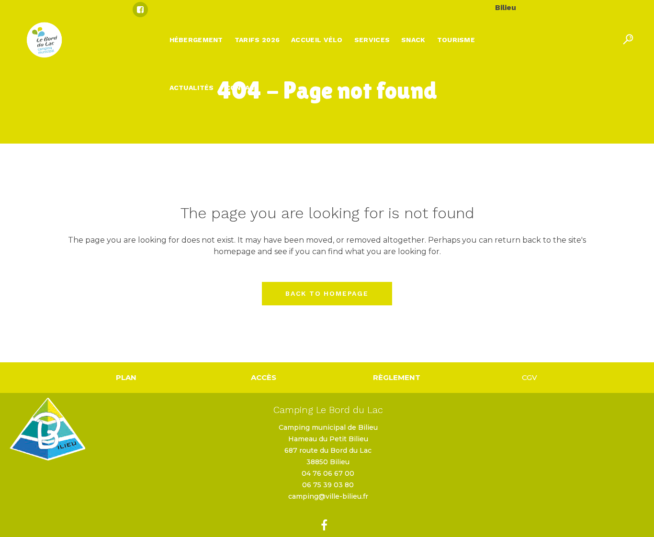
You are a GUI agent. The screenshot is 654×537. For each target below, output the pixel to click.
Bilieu (505, 7)
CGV (529, 377)
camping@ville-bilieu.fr (328, 496)
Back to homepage (327, 293)
